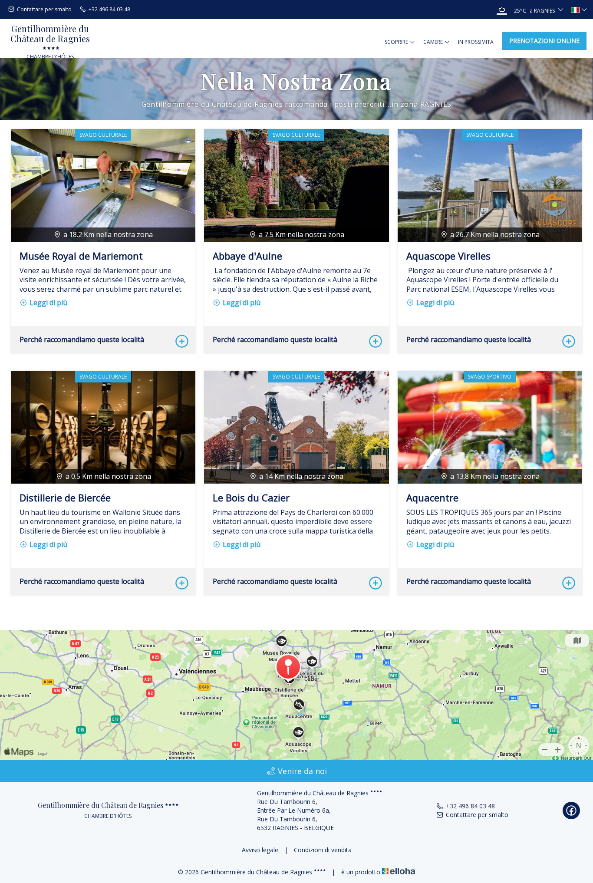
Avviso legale (260, 850)
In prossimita (476, 42)
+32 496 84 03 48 (470, 806)
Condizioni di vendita (323, 850)
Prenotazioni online (544, 40)
